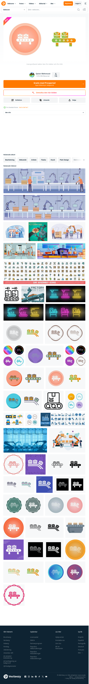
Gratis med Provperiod (44, 84)
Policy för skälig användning (73, 677)
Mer (52, 4)
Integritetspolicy (78, 676)
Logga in (78, 3)
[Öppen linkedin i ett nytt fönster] (32, 676)
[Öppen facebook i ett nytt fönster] (25, 676)
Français (79, 649)
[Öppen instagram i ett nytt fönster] (29, 676)
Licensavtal (34, 636)
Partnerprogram (35, 643)
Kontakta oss (59, 639)
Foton (21, 4)
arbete (33, 159)
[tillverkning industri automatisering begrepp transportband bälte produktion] (67, 230)
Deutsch (79, 646)
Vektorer (10, 4)
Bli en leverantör (58, 647)
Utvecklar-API (8, 652)
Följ (56, 76)
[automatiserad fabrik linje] (32, 293)
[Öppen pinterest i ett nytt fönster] (36, 676)
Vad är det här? (23, 107)
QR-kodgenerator (9, 665)
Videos (31, 4)
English (79, 636)
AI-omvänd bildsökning (7, 656)
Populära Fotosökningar (35, 652)
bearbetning (9, 159)
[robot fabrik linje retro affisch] (38, 230)
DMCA (32, 639)
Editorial (42, 4)
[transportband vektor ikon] (23, 332)
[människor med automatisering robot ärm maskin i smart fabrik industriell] (67, 439)
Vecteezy (6, 639)
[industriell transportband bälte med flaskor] (75, 527)
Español (79, 639)
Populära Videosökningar (35, 657)
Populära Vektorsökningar (35, 647)
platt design (64, 159)
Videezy (6, 643)
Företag (6, 646)
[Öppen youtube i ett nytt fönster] (46, 676)
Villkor (69, 676)
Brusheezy (7, 636)
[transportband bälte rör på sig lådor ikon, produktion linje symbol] (11, 293)
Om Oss (57, 643)
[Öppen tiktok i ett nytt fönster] (39, 676)
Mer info (8, 112)
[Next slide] (80, 159)
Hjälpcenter (58, 636)
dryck (53, 159)
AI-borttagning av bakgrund (9, 661)
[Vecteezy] (3, 3)
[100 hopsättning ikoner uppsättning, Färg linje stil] (44, 271)
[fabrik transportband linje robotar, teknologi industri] (25, 439)
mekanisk (22, 159)
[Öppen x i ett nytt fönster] (43, 676)
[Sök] (78, 9)
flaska (43, 159)
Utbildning (7, 649)
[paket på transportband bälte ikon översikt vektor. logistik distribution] (53, 400)
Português (80, 643)
